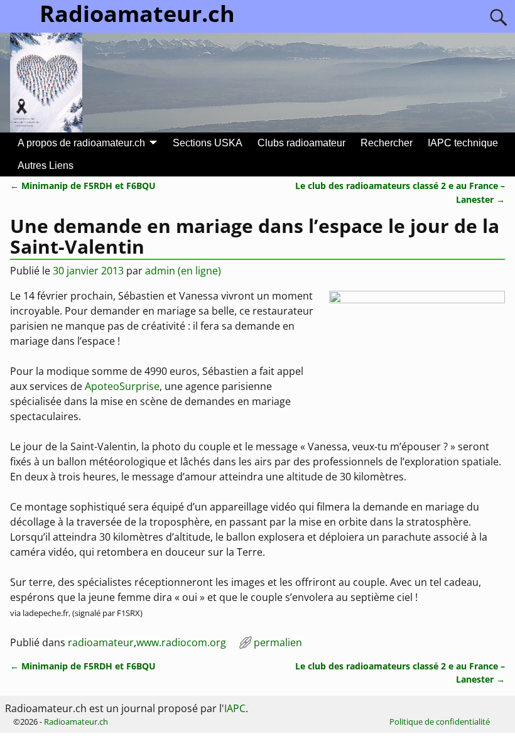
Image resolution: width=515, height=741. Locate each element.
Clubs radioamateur (301, 143)
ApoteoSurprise (122, 386)
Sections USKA (207, 143)
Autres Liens (45, 165)
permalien (278, 642)
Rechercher (386, 143)
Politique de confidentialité (439, 721)
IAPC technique (463, 143)
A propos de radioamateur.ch (81, 143)
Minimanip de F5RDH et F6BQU (83, 186)
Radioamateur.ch (76, 721)
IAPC (235, 708)
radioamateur (101, 642)
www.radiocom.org (181, 642)
